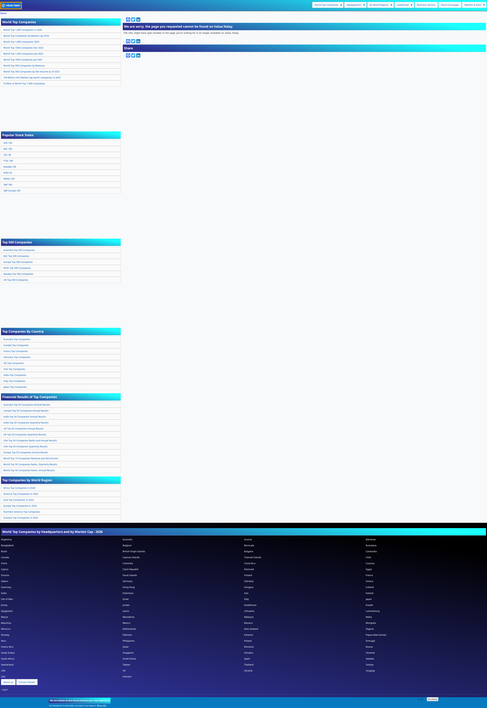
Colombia (128, 563)
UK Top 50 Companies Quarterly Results (24, 434)
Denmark (249, 569)
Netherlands (129, 628)
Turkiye (369, 664)
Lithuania (249, 610)
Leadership (402, 5)
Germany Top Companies (16, 357)
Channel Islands (252, 557)
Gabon (4, 581)
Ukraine (248, 670)
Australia (127, 539)
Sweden (370, 658)
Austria (248, 539)
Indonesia (128, 593)
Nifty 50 (7, 172)
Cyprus (4, 569)
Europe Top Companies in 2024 (20, 505)
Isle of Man (7, 599)
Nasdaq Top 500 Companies (18, 273)
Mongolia (371, 622)
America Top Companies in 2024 (20, 493)
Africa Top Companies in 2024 (19, 487)
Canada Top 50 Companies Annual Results (26, 410)
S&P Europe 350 (11, 190)
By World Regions (378, 5)
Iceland (370, 587)
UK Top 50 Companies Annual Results (23, 428)
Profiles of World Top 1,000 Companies (24, 83)
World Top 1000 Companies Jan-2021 (23, 59)
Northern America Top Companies (21, 511)
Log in (5, 689)
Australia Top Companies (16, 339)
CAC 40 (7, 154)
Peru (3, 640)
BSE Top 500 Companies (16, 256)
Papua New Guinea (376, 634)
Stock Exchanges (450, 4)
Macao (4, 616)
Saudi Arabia (8, 652)
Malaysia (249, 616)
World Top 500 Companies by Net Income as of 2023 (31, 71)
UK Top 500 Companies (15, 279)
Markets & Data (471, 5)
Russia (369, 646)
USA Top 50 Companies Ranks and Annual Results (30, 440)
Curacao (370, 563)
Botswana (371, 545)
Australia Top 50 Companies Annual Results (26, 404)
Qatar (126, 646)
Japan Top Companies (15, 386)
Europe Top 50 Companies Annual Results (25, 452)
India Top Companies (14, 375)
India (3, 593)
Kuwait (369, 605)
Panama (248, 634)
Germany (127, 581)
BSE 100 (7, 148)
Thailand (248, 664)
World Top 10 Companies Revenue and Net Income (30, 458)
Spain (247, 658)
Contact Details (27, 682)
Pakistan (127, 634)
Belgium (127, 545)
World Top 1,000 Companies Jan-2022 (23, 53)
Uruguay (370, 670)
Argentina (6, 539)
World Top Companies (325, 5)
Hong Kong (129, 587)
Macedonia (128, 616)
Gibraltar (249, 581)
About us (8, 682)
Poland (248, 640)
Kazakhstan (250, 605)
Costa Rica (249, 563)
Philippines (129, 640)
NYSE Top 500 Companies (17, 267)
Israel (126, 599)
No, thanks (432, 699)
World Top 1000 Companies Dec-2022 (23, 47)
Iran (246, 593)
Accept (420, 699)
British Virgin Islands (134, 551)
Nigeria (370, 628)
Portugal (370, 640)
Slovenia (370, 652)
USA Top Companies (14, 369)
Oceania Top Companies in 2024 (20, 517)
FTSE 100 (8, 160)
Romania (249, 646)
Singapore (128, 652)
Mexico (126, 622)
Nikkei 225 (9, 178)
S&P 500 (7, 184)
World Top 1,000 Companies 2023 (21, 41)
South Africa (7, 658)
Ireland (369, 593)
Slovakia (248, 652)
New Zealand (251, 628)
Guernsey (6, 587)
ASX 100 (7, 142)
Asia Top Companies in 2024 (18, 499)
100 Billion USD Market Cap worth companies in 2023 (32, 77)
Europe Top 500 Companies (18, 261)
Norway (5, 634)
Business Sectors (426, 4)
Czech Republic (131, 569)
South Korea (129, 658)
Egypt (369, 569)
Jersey (4, 605)
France (369, 575)
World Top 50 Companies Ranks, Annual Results (29, 470)
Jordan (126, 605)
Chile (368, 557)
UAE (3, 670)
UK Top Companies (13, 363)
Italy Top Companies (14, 380)
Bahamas (371, 539)
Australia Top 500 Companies (19, 250)
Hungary (248, 587)
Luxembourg (372, 610)
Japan (369, 599)
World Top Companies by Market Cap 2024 (26, 35)
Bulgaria (248, 551)
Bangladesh (7, 545)
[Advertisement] (61, 106)
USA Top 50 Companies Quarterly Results (25, 446)
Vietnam (127, 676)
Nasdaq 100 (9, 166)
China (4, 563)
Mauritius (6, 622)
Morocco (5, 628)
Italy (246, 599)
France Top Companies (15, 351)
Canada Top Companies (16, 345)
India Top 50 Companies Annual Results (24, 416)
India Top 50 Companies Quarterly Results (26, 422)
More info (101, 705)
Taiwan (126, 664)
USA (3, 676)
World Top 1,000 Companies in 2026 (22, 29)
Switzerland (7, 664)
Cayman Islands (131, 557)
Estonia (5, 575)
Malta (369, 616)
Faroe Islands (130, 575)
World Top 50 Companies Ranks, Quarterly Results (30, 464)
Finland (248, 575)
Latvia (126, 610)
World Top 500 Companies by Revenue (24, 65)
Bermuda (249, 545)
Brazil (4, 551)
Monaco (248, 622)
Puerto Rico (7, 646)
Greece (369, 581)
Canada (5, 557)
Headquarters (352, 5)
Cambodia (371, 551)
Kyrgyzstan (7, 610)
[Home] (12, 5)
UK (124, 670)
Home (3, 13)
